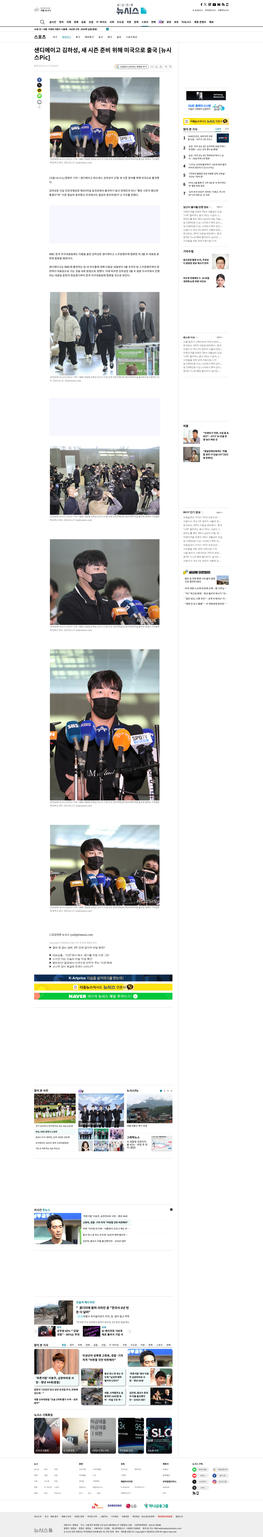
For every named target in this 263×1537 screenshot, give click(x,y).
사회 (112, 22)
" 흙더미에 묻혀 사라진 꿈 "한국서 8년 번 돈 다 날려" (102, 1309)
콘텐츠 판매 (79, 1516)
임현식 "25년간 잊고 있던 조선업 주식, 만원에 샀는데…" (56, 1391)
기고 (94, 1475)
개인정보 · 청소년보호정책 (143, 1516)
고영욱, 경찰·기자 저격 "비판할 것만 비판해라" (105, 1222)
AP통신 (165, 1469)
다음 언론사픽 (222, 1469)
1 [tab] (161, 1091)
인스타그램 (222, 1481)
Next (130, 1331)
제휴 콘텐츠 (200, 22)
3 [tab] (168, 1091)
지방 (129, 22)
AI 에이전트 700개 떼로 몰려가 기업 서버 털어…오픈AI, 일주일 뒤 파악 (113, 1336)
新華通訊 (166, 1475)
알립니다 (179, 1516)
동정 (98, 1493)
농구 (100, 37)
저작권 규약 (92, 1516)
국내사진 (124, 1469)
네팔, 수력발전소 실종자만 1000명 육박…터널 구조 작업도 (113, 1396)
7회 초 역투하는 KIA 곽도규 (48, 1148)
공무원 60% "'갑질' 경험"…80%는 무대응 (68, 1334)
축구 (78, 37)
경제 (76, 22)
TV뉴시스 (186, 22)
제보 (211, 22)
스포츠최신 (131, 37)
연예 (153, 22)
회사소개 (37, 1516)
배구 (110, 37)
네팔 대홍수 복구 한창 (137, 1125)
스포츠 (145, 22)
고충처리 (104, 1516)
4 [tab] (171, 1091)
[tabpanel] (149, 1113)
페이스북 (222, 1475)
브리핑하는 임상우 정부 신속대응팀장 (52, 1142)
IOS (164, 1493)
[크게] (170, 67)
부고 (89, 1493)
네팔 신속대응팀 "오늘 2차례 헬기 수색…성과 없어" (56, 1401)
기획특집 (96, 1481)
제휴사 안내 (66, 1516)
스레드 (202, 1487)
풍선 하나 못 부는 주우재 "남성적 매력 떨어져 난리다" (113, 1377)
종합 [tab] (227, 128)
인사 (80, 1493)
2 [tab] (164, 1091)
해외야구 (66, 37)
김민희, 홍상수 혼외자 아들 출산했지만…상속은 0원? (138, 1396)
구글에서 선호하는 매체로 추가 (133, 66)
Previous (36, 1331)
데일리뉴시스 (98, 1487)
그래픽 (123, 1475)
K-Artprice (198, 10)
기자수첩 (188, 251)
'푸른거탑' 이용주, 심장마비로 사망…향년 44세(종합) (55, 1380)
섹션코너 (82, 1487)
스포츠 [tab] (218, 128)
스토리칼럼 (97, 1469)
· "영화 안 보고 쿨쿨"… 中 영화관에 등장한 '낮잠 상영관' (206, 603)
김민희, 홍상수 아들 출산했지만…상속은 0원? (104, 1241)
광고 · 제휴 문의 (51, 1516)
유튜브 (202, 1475)
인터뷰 (81, 1481)
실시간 (52, 22)
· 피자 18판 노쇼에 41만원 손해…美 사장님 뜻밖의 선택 (206, 588)
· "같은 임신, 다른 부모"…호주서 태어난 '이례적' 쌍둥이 (206, 598)
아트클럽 (82, 1475)
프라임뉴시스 (210, 10)
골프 (119, 37)
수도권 (120, 22)
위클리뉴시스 (223, 10)
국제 (69, 22)
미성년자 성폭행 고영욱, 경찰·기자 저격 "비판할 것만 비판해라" (102, 1357)
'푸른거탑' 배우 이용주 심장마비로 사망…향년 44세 (139, 1377)
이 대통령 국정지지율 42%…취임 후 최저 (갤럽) (137, 1144)
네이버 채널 (202, 1469)
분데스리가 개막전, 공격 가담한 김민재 (53, 1137)
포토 (176, 22)
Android (166, 1487)
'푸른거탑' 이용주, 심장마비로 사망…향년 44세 (105, 1216)
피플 (185, 426)
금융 (83, 22)
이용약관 (125, 1516)
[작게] (166, 67)
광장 (169, 22)
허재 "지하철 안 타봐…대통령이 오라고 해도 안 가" (106, 1228)
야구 (55, 37)
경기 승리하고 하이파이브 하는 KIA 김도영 (54, 1125)
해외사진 (138, 1469)
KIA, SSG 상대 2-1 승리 (46, 1131)
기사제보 (114, 1516)
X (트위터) (202, 1481)
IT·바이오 (101, 22)
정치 (61, 22)
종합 (64, 1345)
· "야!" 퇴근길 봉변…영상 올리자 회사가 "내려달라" (206, 593)
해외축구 (89, 37)
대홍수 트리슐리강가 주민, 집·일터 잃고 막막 (103, 1316)
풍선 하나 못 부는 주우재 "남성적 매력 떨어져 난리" (106, 1234)
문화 (136, 22)
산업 (91, 22)
